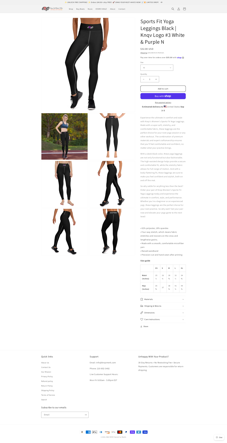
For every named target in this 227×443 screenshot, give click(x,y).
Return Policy (47, 386)
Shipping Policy (47, 390)
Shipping (143, 53)
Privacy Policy (47, 376)
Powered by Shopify (120, 437)
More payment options (163, 102)
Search (44, 399)
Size (141, 62)
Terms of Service (48, 395)
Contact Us (46, 367)
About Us (45, 362)
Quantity (143, 74)
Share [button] (145, 326)
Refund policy (47, 381)
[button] (173, 9)
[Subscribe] (85, 415)
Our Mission (46, 372)
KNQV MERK (109, 437)
